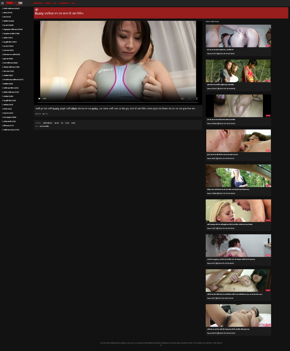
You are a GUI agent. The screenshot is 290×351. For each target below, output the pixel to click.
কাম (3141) (7, 17)
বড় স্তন (73, 123)
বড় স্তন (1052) (9, 46)
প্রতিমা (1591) (8, 38)
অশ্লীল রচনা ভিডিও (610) (11, 88)
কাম (62, 123)
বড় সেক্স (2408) (9, 25)
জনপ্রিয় (48, 3)
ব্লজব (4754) (8, 13)
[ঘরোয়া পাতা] (14, 3)
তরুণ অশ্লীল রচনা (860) (11, 63)
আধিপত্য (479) (8, 105)
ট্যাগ (73, 3)
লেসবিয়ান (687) (8, 75)
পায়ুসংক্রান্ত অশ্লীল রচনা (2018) (13, 29)
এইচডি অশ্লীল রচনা (47, 123)
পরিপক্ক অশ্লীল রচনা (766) (12, 67)
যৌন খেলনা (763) (9, 71)
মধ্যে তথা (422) (8, 113)
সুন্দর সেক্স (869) (8, 59)
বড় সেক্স (67, 123)
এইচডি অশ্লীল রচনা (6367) (12, 8)
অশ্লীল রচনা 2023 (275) (11, 130)
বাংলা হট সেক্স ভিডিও (44, 126)
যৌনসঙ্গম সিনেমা (38, 3)
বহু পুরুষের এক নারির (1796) (12, 33)
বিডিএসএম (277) (9, 126)
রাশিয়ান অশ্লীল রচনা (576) (11, 92)
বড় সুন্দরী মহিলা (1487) (10, 42)
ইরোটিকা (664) (8, 84)
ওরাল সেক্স (56, 123)
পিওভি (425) (8, 109)
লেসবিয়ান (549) (8, 96)
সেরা (54, 3)
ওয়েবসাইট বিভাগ (64, 3)
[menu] (2, 3)
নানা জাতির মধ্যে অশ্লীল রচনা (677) (13, 80)
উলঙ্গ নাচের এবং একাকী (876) (12, 54)
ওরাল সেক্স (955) (9, 50)
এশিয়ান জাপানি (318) (10, 121)
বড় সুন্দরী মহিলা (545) (10, 100)
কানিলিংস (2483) (9, 21)
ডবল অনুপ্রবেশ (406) (10, 117)
